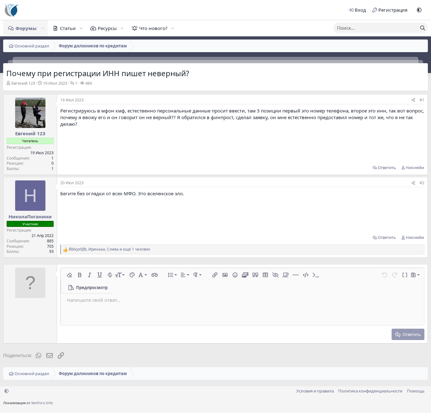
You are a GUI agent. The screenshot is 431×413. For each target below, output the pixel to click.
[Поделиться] (413, 100)
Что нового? (153, 28)
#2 (422, 182)
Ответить (387, 167)
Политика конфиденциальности (370, 391)
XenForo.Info (42, 402)
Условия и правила (315, 391)
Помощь (416, 391)
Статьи (68, 28)
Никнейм (415, 167)
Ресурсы (107, 28)
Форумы (26, 28)
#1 (422, 100)
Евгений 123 (23, 83)
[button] (419, 10)
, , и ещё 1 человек (109, 249)
